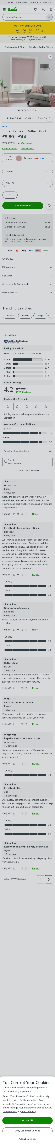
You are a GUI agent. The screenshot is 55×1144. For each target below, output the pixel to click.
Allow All (27, 1120)
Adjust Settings (27, 1139)
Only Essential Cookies (27, 1130)
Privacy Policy (28, 1111)
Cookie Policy (10, 1111)
